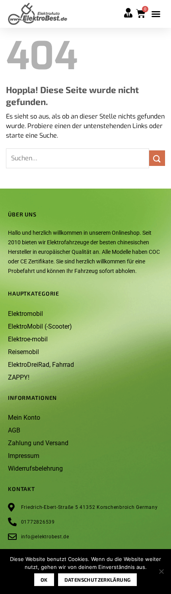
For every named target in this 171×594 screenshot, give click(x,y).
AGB (14, 430)
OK (44, 579)
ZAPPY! (18, 377)
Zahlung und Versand (38, 443)
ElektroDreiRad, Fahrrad (41, 364)
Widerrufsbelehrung (35, 468)
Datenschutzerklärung (97, 579)
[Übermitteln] (157, 158)
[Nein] (161, 573)
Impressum (23, 456)
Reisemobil (23, 352)
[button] (156, 14)
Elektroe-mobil (28, 339)
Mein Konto (24, 417)
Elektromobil (25, 313)
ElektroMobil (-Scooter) (40, 326)
